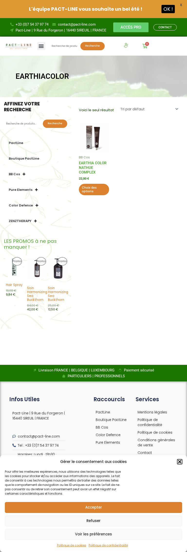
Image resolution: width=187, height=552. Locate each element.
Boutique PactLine (24, 158)
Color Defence (21, 205)
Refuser (93, 520)
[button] (179, 461)
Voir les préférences (93, 534)
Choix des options (89, 189)
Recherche (92, 46)
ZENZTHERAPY (20, 221)
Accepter (93, 507)
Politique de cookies (71, 545)
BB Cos (14, 174)
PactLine (16, 143)
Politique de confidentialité (108, 545)
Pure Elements (20, 189)
